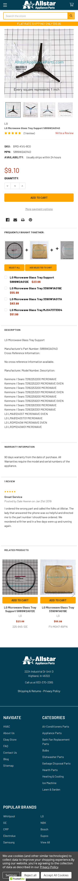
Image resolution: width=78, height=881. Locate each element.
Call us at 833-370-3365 (39, 682)
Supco (44, 835)
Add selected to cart (41, 267)
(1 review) (29, 133)
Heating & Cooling (53, 776)
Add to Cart (20, 600)
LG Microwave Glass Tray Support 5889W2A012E (20, 609)
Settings (11, 875)
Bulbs (45, 750)
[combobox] (39, 15)
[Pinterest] (30, 220)
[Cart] (72, 5)
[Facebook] (7, 220)
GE (5, 822)
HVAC (6, 726)
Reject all (30, 875)
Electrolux (9, 835)
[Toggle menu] (5, 5)
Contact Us (10, 752)
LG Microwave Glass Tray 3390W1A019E (58, 609)
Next (73, 594)
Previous (4, 594)
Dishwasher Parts (53, 757)
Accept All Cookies (56, 875)
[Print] (23, 220)
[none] (39, 63)
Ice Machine (49, 783)
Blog (6, 759)
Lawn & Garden (51, 789)
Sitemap (8, 765)
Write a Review (64, 133)
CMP (6, 829)
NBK (43, 822)
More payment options (39, 209)
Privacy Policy (51, 691)
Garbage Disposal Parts (56, 763)
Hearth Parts (50, 770)
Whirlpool (9, 816)
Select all (14, 267)
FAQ (5, 746)
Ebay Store (10, 739)
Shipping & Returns (30, 691)
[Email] (15, 220)
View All (45, 842)
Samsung (9, 842)
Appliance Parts (52, 733)
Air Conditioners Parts (55, 726)
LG (42, 816)
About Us (9, 733)
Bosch (44, 829)
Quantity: (11, 178)
